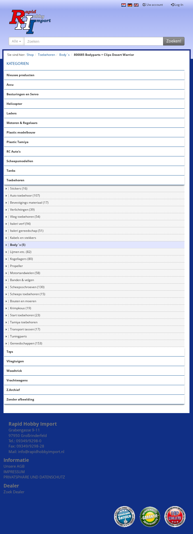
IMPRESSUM (14, 471)
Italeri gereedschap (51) (26, 231)
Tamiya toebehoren (23, 322)
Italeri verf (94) (20, 223)
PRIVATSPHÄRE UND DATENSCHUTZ (34, 476)
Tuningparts (18, 336)
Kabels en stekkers (23, 238)
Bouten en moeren (23, 301)
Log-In (178, 5)
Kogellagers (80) (21, 259)
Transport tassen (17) (25, 329)
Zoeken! (173, 41)
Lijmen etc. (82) (20, 252)
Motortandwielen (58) (25, 273)
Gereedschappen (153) (26, 343)
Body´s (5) (17, 245)
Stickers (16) (18, 188)
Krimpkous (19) (20, 308)
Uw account (154, 5)
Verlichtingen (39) (22, 209)
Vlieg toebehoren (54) (25, 216)
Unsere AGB (14, 466)
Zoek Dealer (14, 491)
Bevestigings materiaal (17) (29, 202)
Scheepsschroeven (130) (27, 287)
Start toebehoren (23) (25, 315)
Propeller (16, 266)
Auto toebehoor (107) (25, 195)
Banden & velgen (22, 280)
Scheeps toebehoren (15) (27, 294)
